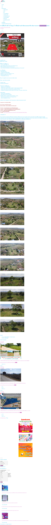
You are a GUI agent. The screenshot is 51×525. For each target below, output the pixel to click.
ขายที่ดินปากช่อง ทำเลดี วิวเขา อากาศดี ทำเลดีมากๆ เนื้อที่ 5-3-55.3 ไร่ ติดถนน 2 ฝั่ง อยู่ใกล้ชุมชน (13, 383)
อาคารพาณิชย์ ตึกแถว (6, 13)
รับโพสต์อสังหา (3, 22)
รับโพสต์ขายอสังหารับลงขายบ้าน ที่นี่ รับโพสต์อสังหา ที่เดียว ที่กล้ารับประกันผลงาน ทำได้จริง (12, 506)
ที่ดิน (4, 12)
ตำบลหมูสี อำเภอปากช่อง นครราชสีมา (5, 27)
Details (16, 362)
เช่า (2, 7)
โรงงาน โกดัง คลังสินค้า (6, 17)
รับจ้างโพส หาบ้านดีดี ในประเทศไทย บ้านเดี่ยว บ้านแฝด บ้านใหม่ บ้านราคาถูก (10, 510)
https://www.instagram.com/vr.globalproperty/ (12, 109)
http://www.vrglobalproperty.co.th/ (9, 110)
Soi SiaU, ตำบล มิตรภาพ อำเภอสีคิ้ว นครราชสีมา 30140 (7, 362)
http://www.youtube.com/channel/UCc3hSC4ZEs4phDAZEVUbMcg (15, 112)
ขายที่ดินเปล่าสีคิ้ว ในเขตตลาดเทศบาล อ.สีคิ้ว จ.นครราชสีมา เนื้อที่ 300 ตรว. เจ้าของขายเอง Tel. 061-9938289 (14, 360)
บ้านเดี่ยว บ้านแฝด (6, 9)
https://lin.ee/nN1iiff (5, 111)
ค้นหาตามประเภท (4, 8)
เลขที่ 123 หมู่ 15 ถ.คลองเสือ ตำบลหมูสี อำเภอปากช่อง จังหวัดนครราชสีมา (10, 412)
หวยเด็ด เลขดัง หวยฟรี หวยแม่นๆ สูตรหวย (6, 23)
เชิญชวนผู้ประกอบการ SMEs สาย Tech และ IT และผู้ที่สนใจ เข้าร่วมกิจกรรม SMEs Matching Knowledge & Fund (14, 492)
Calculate (2, 465)
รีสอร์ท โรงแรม (5, 18)
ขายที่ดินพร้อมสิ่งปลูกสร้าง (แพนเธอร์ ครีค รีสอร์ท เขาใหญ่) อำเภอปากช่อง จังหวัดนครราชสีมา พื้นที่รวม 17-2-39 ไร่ (15, 410)
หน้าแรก (3, 4)
